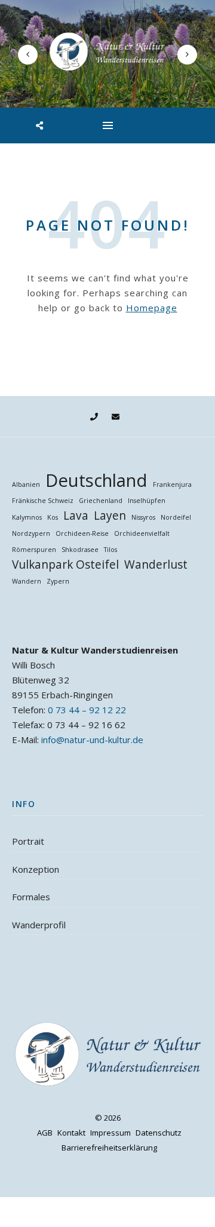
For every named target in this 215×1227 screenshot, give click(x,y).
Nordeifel (176, 517)
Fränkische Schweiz (42, 500)
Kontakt (71, 1132)
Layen (110, 515)
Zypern (58, 581)
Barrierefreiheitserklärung (109, 1147)
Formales (31, 897)
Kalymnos (27, 517)
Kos (52, 517)
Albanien (26, 484)
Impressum (110, 1132)
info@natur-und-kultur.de (92, 740)
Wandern (26, 581)
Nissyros (143, 517)
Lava (75, 515)
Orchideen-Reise (82, 533)
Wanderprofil (39, 925)
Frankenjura (172, 484)
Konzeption (35, 869)
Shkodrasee (80, 549)
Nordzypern (31, 533)
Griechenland (100, 500)
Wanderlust (156, 564)
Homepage (151, 308)
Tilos (110, 549)
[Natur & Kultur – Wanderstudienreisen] (107, 51)
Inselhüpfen (146, 500)
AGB (45, 1132)
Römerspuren (34, 549)
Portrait (28, 841)
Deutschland (96, 480)
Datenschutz (159, 1132)
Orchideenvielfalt (142, 533)
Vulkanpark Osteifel (65, 564)
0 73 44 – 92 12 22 (87, 710)
